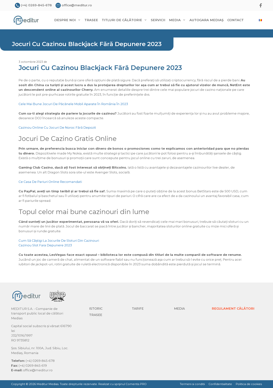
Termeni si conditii (192, 384)
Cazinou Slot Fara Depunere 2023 (45, 245)
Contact (235, 20)
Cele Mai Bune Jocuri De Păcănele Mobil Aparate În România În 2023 (73, 104)
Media (179, 308)
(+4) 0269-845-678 (36, 5)
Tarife (138, 308)
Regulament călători (233, 308)
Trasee (91, 20)
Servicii (158, 20)
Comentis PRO (136, 384)
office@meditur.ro (77, 5)
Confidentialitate (220, 384)
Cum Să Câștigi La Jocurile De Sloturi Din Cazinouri (59, 240)
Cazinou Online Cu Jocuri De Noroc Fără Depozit (57, 127)
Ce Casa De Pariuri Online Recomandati (50, 182)
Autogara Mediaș (206, 20)
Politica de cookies (249, 384)
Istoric (96, 308)
